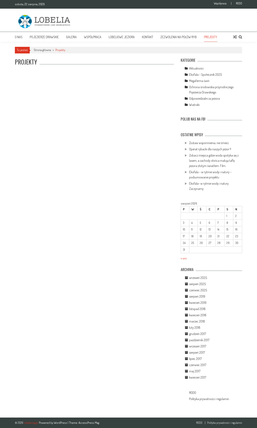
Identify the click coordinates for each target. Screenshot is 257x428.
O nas (18, 37)
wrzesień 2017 (197, 346)
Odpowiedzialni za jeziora (204, 98)
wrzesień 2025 (198, 278)
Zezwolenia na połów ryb (178, 37)
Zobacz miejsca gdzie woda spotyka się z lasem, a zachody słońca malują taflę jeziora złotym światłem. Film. (214, 160)
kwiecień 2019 (197, 303)
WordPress (61, 423)
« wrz (184, 258)
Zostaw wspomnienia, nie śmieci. (209, 143)
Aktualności (196, 68)
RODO (239, 3)
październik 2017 (199, 340)
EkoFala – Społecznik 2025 (205, 75)
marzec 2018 (197, 321)
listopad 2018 (197, 309)
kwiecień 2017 (197, 377)
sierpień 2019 (197, 296)
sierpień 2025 (197, 284)
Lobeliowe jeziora (122, 37)
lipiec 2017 (195, 359)
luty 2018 (194, 328)
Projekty (210, 37)
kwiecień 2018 (197, 315)
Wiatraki (194, 105)
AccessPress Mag (89, 423)
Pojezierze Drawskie (44, 37)
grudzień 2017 (197, 334)
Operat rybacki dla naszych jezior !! (210, 149)
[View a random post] (235, 37)
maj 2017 (194, 371)
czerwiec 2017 (197, 365)
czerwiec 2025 (198, 290)
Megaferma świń (199, 81)
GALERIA (71, 37)
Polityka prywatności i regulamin (209, 399)
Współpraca (220, 3)
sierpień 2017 (197, 352)
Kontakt (147, 37)
